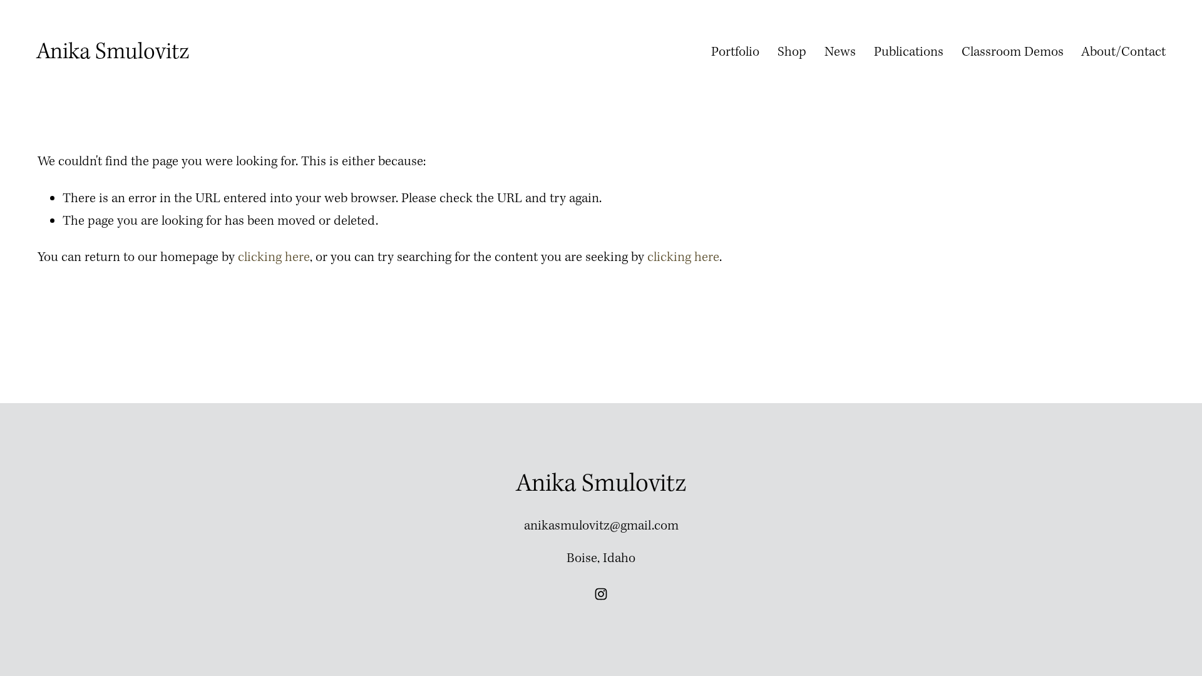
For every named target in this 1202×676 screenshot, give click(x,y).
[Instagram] (601, 594)
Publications (908, 52)
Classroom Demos (1013, 52)
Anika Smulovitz (113, 52)
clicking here (274, 257)
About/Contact (1123, 52)
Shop (792, 52)
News (840, 52)
